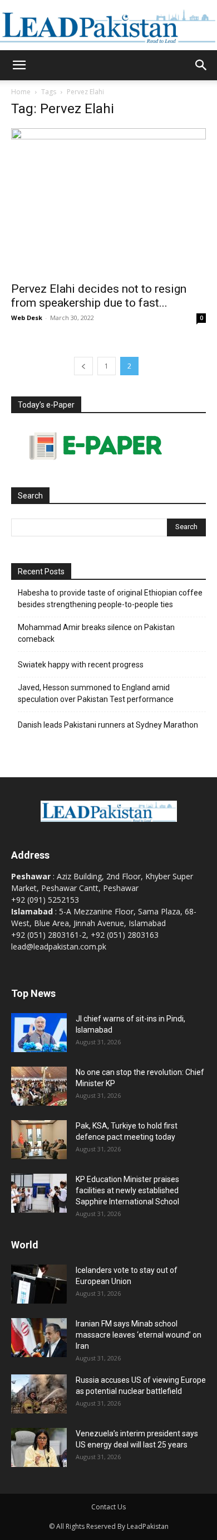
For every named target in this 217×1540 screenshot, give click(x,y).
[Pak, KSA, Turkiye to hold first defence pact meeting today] (39, 1139)
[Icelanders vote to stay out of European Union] (39, 1284)
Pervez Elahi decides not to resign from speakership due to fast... (98, 295)
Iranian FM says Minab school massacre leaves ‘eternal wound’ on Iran (138, 1334)
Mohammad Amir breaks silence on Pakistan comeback (96, 633)
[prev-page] (83, 366)
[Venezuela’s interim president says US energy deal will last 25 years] (39, 1447)
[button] (19, 65)
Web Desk (26, 317)
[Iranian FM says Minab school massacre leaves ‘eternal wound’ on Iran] (39, 1337)
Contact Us (108, 1507)
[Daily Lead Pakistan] (108, 26)
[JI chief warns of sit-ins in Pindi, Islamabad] (39, 1032)
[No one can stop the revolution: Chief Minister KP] (39, 1086)
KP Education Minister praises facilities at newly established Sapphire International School (127, 1190)
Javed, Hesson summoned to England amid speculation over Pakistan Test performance (96, 693)
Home (21, 91)
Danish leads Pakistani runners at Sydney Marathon (108, 724)
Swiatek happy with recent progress (81, 664)
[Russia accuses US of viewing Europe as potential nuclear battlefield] (39, 1393)
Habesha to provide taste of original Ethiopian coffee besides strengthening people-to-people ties (110, 598)
